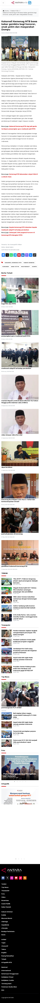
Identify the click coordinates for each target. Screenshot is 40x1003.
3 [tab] (20, 781)
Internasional (6, 970)
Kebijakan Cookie (7, 980)
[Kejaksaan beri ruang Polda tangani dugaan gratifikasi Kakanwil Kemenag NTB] (20, 552)
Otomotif (4, 946)
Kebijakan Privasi (7, 977)
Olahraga (4, 921)
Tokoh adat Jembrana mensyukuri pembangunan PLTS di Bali (14, 706)
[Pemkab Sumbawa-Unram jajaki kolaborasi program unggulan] (6, 642)
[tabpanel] (20, 767)
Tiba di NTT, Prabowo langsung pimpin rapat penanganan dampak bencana (25, 581)
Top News (5, 677)
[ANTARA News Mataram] (21, 2)
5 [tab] (26, 781)
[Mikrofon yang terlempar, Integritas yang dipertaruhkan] (20, 453)
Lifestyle (4, 928)
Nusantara (5, 900)
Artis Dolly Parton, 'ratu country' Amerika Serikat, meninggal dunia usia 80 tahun (25, 617)
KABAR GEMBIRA (29, 262)
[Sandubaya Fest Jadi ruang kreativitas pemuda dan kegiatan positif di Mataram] (6, 651)
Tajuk (3, 943)
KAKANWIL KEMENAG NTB (13, 262)
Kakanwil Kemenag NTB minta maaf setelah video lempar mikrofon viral (17, 434)
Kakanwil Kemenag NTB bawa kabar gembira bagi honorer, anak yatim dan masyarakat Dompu (19, 13)
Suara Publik (5, 904)
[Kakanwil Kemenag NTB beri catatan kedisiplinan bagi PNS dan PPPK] (20, 290)
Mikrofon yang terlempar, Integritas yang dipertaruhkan (17, 466)
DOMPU (34, 266)
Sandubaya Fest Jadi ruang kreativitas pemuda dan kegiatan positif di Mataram (25, 650)
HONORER (5, 266)
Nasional (4, 967)
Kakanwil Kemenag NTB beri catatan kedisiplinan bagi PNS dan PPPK (19, 303)
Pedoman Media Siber (9, 987)
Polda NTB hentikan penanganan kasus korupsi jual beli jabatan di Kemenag (19, 533)
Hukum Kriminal (6, 912)
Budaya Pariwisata (7, 931)
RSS (2, 990)
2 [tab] (17, 781)
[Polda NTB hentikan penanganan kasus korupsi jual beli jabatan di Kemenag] (20, 520)
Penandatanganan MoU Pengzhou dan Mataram (19, 775)
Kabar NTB (14, 11)
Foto (3, 750)
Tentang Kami (6, 983)
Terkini (3, 884)
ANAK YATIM (15, 266)
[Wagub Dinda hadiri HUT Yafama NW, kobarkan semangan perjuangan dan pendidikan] (6, 590)
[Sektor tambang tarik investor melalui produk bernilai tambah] (6, 608)
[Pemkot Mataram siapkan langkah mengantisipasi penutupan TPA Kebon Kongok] (6, 633)
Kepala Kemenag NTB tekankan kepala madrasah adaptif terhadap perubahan (16, 367)
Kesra (3, 935)
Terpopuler (5, 625)
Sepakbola (5, 925)
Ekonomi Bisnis (6, 918)
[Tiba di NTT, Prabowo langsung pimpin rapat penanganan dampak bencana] (6, 581)
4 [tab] (23, 781)
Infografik (5, 784)
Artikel (3, 939)
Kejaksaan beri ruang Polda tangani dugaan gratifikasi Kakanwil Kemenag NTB (17, 565)
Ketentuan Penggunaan (10, 974)
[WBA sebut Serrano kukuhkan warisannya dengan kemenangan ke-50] (6, 599)
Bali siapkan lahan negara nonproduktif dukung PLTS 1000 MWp (24, 715)
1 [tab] (14, 781)
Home (6, 11)
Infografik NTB (6, 962)
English (4, 952)
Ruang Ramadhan (7, 956)
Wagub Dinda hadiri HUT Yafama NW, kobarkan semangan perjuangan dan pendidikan (24, 590)
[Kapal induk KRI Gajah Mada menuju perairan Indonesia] (6, 660)
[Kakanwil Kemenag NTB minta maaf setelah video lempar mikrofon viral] (20, 421)
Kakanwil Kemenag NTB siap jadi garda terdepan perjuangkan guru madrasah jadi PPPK (19, 335)
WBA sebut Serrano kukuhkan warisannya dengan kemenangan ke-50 (25, 599)
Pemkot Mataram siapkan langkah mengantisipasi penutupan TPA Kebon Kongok (25, 632)
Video (3, 897)
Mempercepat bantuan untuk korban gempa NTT (17, 853)
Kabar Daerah (6, 907)
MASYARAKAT (25, 266)
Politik (3, 915)
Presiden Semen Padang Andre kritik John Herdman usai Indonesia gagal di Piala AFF (24, 668)
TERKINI (4, 573)
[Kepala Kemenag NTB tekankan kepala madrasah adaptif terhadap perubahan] (20, 355)
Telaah (3, 959)
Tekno (3, 949)
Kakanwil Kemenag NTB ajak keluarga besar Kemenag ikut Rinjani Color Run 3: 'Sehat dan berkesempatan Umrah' (18, 499)
